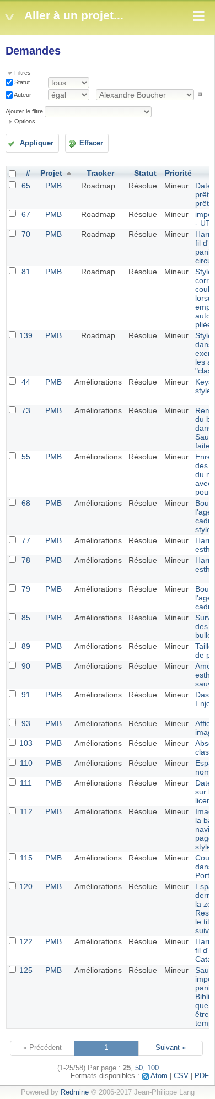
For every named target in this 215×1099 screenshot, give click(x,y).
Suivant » (170, 1048)
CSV (181, 1076)
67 (26, 214)
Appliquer (36, 143)
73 (26, 410)
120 (26, 886)
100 (153, 1068)
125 (26, 970)
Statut (21, 82)
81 (26, 271)
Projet (51, 173)
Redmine (75, 1092)
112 (26, 811)
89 (26, 646)
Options (24, 121)
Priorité (178, 173)
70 (26, 234)
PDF (202, 1076)
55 (26, 456)
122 (26, 941)
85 (26, 617)
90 (26, 666)
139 (26, 335)
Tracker (100, 173)
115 (26, 857)
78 (26, 560)
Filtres (22, 72)
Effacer (91, 143)
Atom (159, 1076)
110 (26, 763)
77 (26, 540)
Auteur (22, 94)
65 (26, 185)
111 (26, 782)
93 (26, 723)
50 (139, 1068)
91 (26, 694)
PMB (53, 185)
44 (26, 381)
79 (26, 588)
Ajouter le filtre (24, 111)
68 (26, 503)
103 (26, 743)
